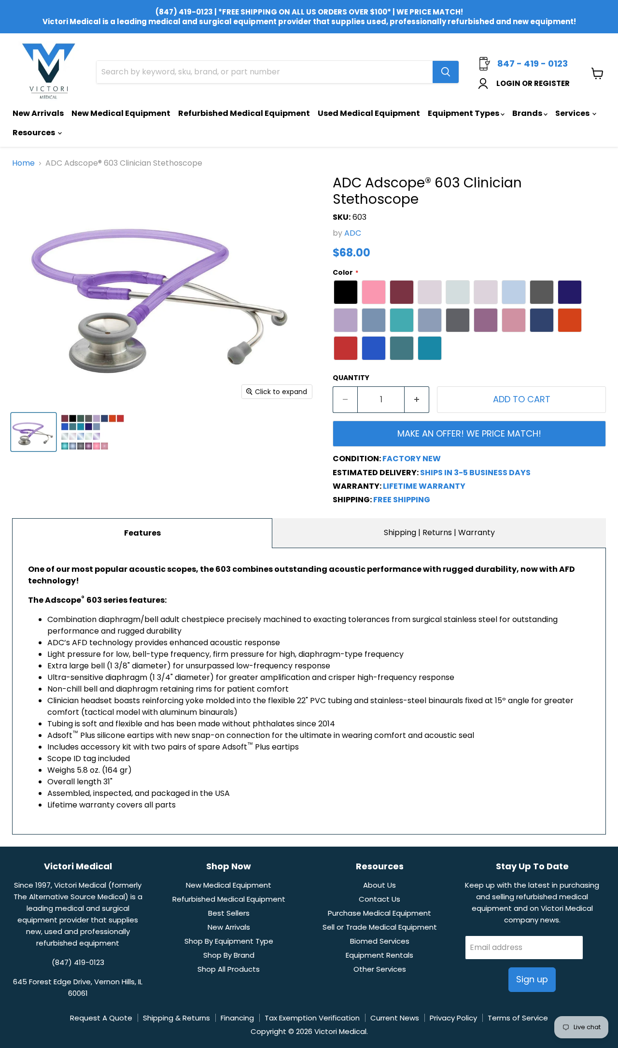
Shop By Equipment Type (228, 941)
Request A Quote (101, 1018)
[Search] (446, 72)
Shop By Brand (228, 955)
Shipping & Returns (176, 1018)
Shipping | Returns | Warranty (439, 532)
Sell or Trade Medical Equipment (380, 927)
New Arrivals (38, 113)
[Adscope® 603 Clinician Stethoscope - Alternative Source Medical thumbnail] (33, 432)
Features (142, 532)
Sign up (532, 979)
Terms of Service (518, 1018)
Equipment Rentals (379, 955)
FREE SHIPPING (401, 499)
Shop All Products (228, 969)
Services (573, 113)
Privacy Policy (453, 1018)
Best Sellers (229, 913)
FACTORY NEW (411, 458)
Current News (394, 1018)
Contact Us (379, 899)
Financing (237, 1018)
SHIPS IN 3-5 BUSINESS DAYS (475, 472)
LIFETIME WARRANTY (424, 486)
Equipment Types (464, 113)
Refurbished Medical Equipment (244, 113)
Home (23, 163)
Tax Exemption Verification (312, 1018)
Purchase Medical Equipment (379, 913)
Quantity (351, 378)
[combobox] (265, 72)
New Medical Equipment (120, 113)
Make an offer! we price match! (469, 433)
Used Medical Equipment (369, 113)
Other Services (379, 969)
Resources (34, 132)
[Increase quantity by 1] (417, 399)
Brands (528, 113)
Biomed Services (379, 941)
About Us (379, 885)
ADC (352, 233)
